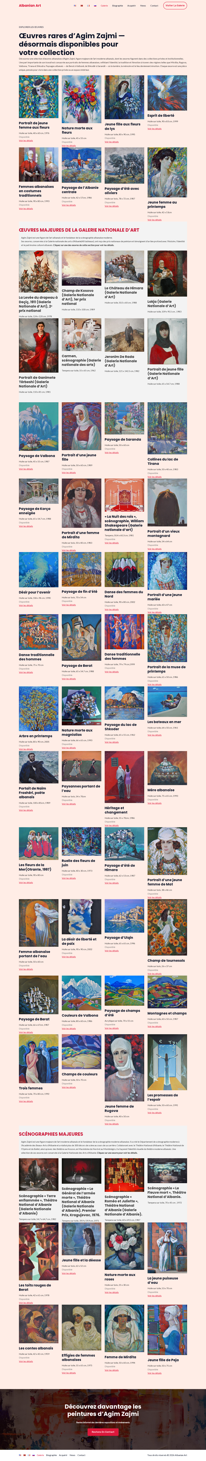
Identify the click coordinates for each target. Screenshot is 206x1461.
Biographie (117, 5)
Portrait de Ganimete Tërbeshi (37, 382)
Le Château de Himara (124, 292)
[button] (175, 6)
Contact (154, 5)
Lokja (162, 303)
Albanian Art (30, 5)
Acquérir (131, 5)
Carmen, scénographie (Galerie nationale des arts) (81, 360)
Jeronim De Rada (121, 361)
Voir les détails (26, 140)
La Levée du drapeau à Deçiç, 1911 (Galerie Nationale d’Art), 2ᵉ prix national (38, 304)
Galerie (104, 5)
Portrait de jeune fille (166, 373)
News (143, 5)
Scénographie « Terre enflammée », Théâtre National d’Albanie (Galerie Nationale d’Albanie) (38, 1205)
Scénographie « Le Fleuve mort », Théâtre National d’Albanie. (167, 1192)
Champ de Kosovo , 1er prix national (78, 297)
